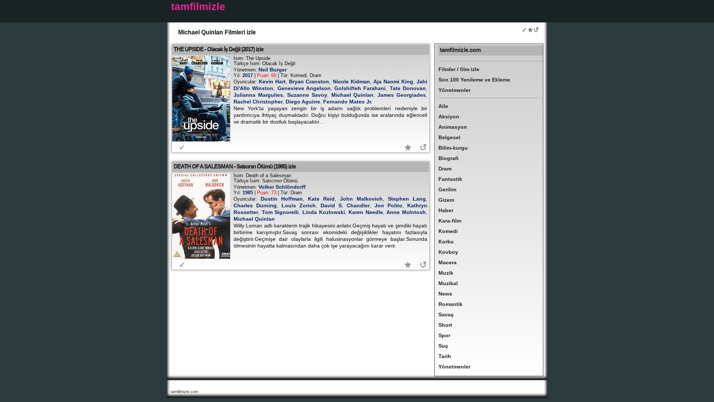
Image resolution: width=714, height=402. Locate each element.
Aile (443, 106)
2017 (247, 75)
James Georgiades (401, 95)
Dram (444, 169)
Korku (446, 242)
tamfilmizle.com (460, 50)
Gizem (446, 200)
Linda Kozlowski (323, 212)
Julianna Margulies (258, 95)
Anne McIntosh (406, 212)
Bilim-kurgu (453, 148)
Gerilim (447, 189)
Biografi (448, 158)
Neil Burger (272, 70)
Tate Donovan (408, 88)
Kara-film (449, 221)
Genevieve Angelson (304, 88)
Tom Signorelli (280, 212)
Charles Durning (255, 205)
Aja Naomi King (393, 81)
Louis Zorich (299, 205)
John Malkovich (361, 199)
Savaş (446, 315)
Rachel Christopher (258, 102)
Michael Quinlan (352, 95)
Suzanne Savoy (307, 95)
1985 (247, 192)
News (445, 294)
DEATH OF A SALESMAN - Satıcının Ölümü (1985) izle (235, 166)
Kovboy (448, 252)
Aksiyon (448, 116)
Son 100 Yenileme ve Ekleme (474, 80)
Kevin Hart (272, 81)
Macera (447, 262)
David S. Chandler (345, 205)
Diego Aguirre (303, 102)
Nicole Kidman (351, 81)
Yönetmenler (454, 90)
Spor (444, 335)
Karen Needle (365, 212)
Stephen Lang (407, 199)
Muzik (445, 273)
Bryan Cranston (309, 81)
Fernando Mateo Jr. (347, 102)
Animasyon (452, 127)
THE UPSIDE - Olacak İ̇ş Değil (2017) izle (218, 49)
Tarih (444, 356)
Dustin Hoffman (282, 199)
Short (445, 325)
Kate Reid (321, 199)
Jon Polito (388, 205)
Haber (445, 210)
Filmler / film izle (458, 69)
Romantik (450, 304)
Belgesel (449, 137)
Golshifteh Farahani (360, 88)
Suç (443, 346)
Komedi (448, 231)
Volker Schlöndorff (282, 187)
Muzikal (448, 283)
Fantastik (450, 179)
